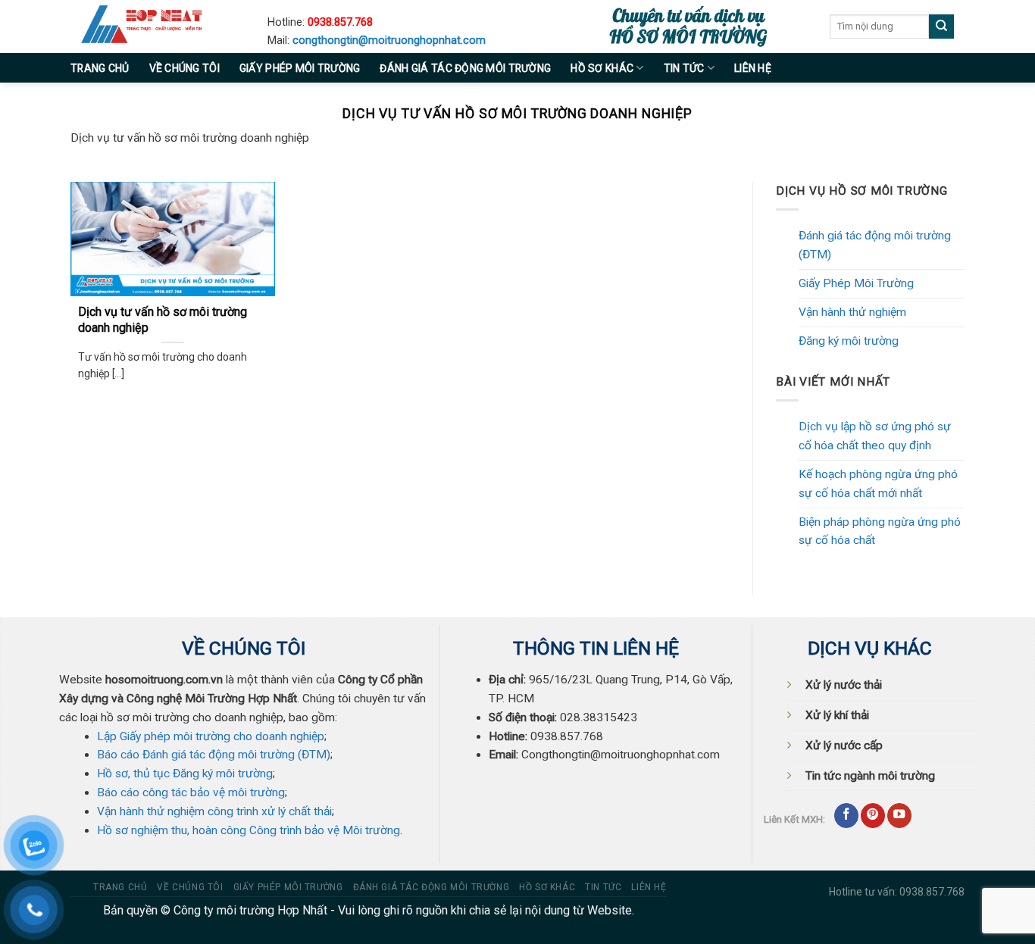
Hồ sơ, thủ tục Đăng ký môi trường (185, 773)
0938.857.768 (340, 22)
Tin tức (684, 68)
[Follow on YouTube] (899, 815)
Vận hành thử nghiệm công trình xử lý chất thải (214, 811)
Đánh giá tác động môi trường (465, 68)
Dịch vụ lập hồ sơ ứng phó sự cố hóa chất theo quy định (875, 436)
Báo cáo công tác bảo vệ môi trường (191, 792)
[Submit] (941, 26)
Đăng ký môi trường (849, 341)
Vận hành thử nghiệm (852, 312)
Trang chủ (100, 68)
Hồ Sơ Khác (602, 68)
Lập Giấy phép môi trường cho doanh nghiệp (210, 736)
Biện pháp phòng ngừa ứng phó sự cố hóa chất (880, 531)
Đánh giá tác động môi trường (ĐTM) (875, 245)
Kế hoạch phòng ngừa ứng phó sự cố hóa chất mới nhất (878, 483)
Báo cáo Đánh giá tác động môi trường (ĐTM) (213, 754)
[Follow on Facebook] (846, 815)
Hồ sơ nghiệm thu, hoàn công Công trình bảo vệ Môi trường (248, 830)
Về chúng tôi (184, 68)
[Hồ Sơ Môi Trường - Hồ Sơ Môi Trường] (157, 26)
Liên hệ (752, 68)
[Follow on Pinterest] (873, 815)
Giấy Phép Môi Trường (856, 283)
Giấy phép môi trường (300, 68)
